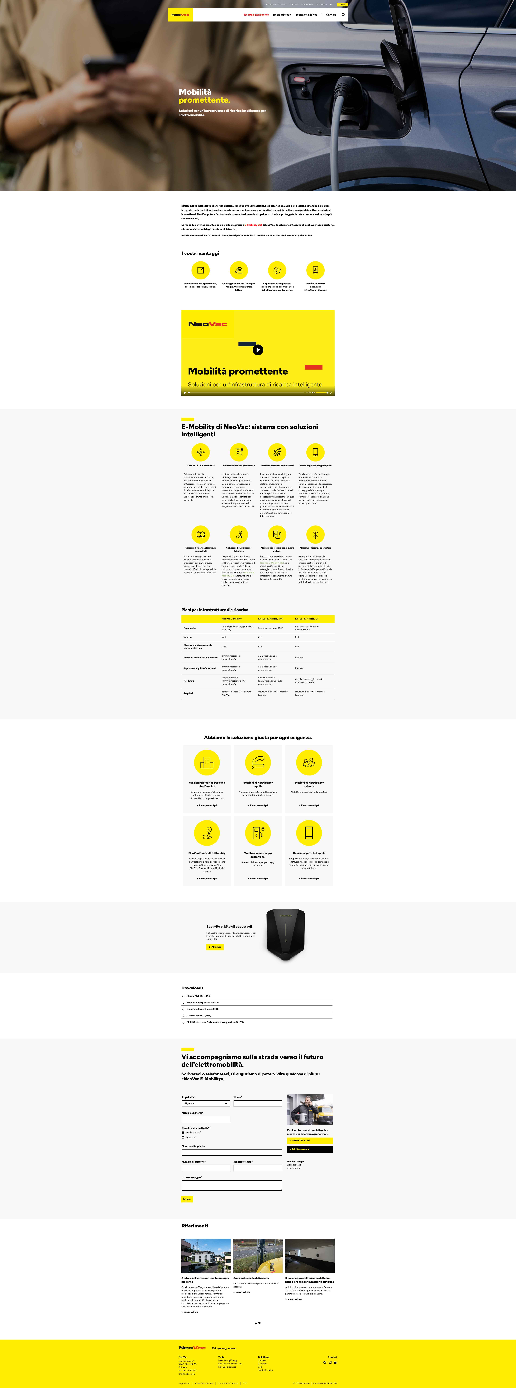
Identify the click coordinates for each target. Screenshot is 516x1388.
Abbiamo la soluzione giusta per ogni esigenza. (258, 737)
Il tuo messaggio (191, 1177)
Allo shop (216, 947)
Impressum (184, 1384)
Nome (237, 1097)
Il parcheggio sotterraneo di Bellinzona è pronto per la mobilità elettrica (309, 1280)
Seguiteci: (332, 1357)
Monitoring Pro (230, 1364)
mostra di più (191, 1312)
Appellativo (188, 1097)
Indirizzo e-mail (243, 1162)
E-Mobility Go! (253, 225)
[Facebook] (325, 1362)
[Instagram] (330, 1362)
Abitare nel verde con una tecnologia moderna (205, 1280)
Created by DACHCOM (325, 1384)
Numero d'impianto (193, 1146)
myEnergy (227, 1361)
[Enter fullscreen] (331, 393)
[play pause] (258, 350)
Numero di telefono (193, 1162)
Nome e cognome (192, 1113)
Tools (221, 1357)
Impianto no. (193, 1132)
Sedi (260, 1367)
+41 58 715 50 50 (301, 1141)
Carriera (262, 1361)
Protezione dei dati (204, 1384)
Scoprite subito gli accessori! (229, 926)
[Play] (185, 393)
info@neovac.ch (300, 1149)
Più (259, 1323)
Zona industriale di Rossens (251, 1278)
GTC (245, 1384)
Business (227, 1367)
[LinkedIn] (335, 1362)
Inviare (187, 1199)
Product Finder (265, 1370)
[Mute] (313, 393)
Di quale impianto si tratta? (195, 1128)
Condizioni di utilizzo (228, 1384)
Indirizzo (190, 1137)
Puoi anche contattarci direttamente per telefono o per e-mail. (307, 1132)
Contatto (262, 1364)
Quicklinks (263, 1357)
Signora (189, 1103)
